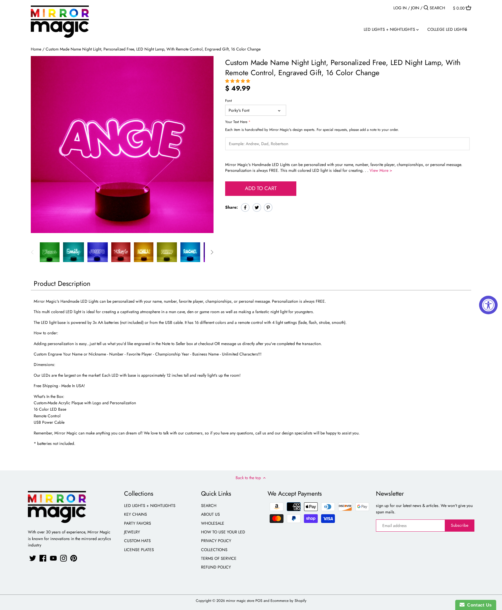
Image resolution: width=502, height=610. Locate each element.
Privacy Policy (216, 541)
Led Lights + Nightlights (149, 505)
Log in (400, 8)
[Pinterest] (73, 558)
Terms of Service (218, 558)
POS (258, 600)
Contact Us (478, 604)
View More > (381, 170)
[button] (238, 81)
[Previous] (32, 252)
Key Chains (135, 514)
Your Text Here (236, 122)
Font (228, 101)
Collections (214, 550)
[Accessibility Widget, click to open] (488, 305)
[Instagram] (63, 558)
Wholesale (212, 523)
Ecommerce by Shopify (288, 600)
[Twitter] (32, 558)
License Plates (139, 550)
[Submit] (426, 8)
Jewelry (132, 532)
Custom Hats (137, 541)
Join (415, 8)
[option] (50, 252)
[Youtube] (53, 558)
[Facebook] (43, 558)
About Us (210, 514)
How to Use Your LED (223, 532)
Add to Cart (261, 188)
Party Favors (137, 523)
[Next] (211, 252)
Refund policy (216, 567)
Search (208, 505)
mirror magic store (240, 600)
